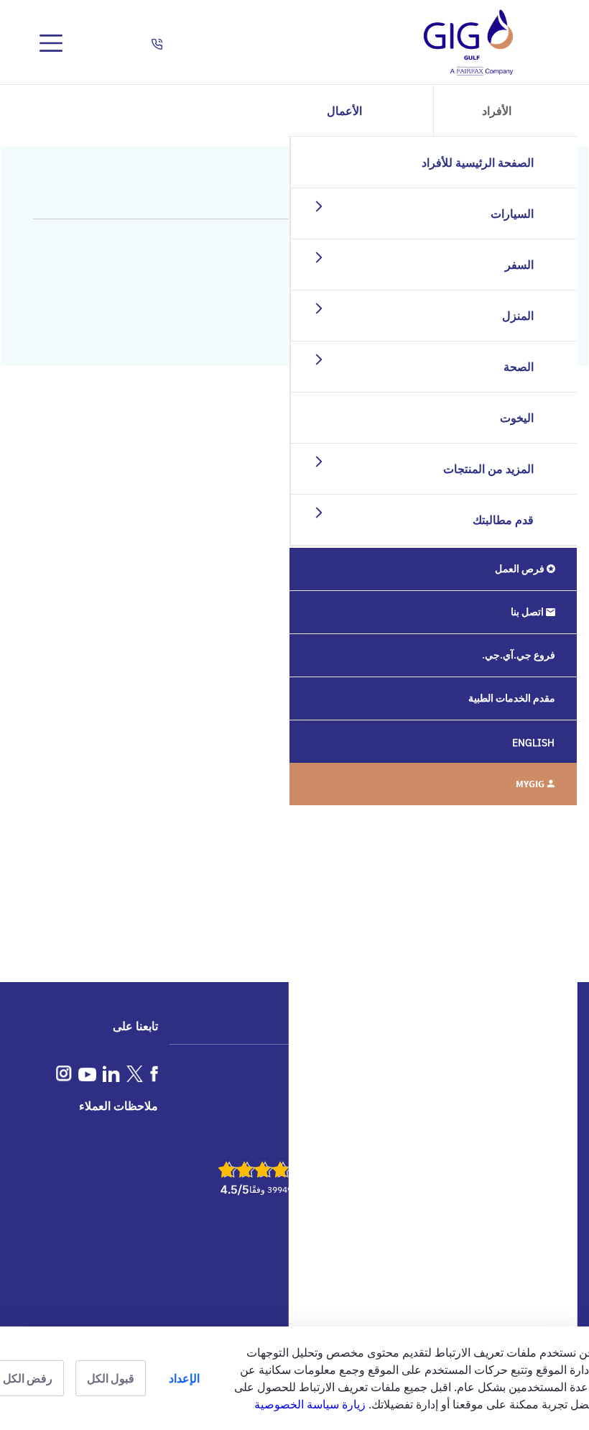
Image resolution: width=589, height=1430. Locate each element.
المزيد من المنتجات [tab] (488, 469)
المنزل (518, 315)
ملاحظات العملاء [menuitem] (118, 1106)
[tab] (309, 206)
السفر (519, 264)
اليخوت (517, 418)
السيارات (512, 213)
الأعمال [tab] (344, 111)
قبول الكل (110, 1378)
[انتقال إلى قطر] (468, 43)
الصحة (519, 366)
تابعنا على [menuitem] (135, 1026)
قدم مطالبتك (503, 520)
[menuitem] (433, 569)
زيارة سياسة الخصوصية (310, 1404)
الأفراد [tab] (496, 111)
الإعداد (184, 1378)
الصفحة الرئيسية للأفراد (478, 162)
